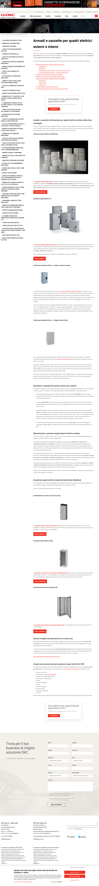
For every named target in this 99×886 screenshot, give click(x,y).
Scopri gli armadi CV (39, 258)
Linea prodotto (75, 772)
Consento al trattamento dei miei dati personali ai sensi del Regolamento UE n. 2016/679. (61, 794)
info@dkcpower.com (38, 839)
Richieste (50, 780)
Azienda (22, 16)
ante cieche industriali (50, 674)
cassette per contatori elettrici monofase (70, 291)
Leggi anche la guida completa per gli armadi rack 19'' (46, 656)
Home (2, 34)
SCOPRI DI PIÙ (4, 863)
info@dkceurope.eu (6, 839)
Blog (66, 16)
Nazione (50, 772)
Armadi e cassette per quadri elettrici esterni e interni (16, 34)
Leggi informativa (65, 795)
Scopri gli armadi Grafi (40, 192)
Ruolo (73, 757)
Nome (49, 742)
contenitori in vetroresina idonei (64, 359)
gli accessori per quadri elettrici (72, 669)
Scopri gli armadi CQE (39, 534)
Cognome (74, 742)
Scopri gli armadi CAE (39, 631)
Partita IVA (74, 750)
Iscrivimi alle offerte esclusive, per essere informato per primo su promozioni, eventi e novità (62, 799)
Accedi (48, 12)
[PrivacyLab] (59, 882)
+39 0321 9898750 (55, 836)
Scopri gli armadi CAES (40, 581)
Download (58, 16)
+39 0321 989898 (7, 836)
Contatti (75, 16)
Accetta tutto (74, 872)
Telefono (74, 765)
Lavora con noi (39, 12)
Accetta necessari (74, 876)
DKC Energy (56, 12)
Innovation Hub (66, 12)
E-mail (49, 765)
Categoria (50, 757)
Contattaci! (54, 109)
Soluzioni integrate (79, 12)
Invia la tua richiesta (56, 804)
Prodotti (47, 16)
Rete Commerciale (35, 16)
